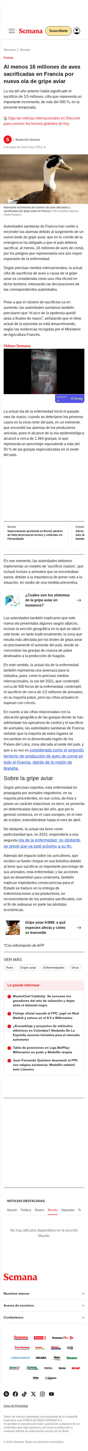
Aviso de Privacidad (20, 1406)
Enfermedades (53, 967)
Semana (10, 49)
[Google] (6, 1394)
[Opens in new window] (15, 1394)
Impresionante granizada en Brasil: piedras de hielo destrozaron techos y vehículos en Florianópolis (35, 535)
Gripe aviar (28, 967)
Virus (75, 967)
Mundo (25, 49)
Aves (9, 967)
